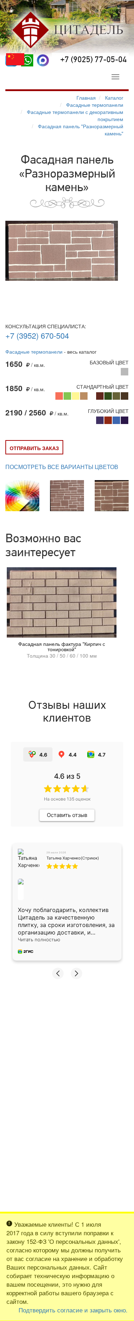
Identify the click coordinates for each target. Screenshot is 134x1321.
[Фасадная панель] (61, 251)
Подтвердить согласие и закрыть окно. (73, 1310)
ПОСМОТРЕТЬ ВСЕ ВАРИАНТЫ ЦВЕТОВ (61, 467)
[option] (61, 615)
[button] (58, 973)
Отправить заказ (34, 448)
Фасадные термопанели (34, 351)
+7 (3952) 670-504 (37, 335)
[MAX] (43, 60)
